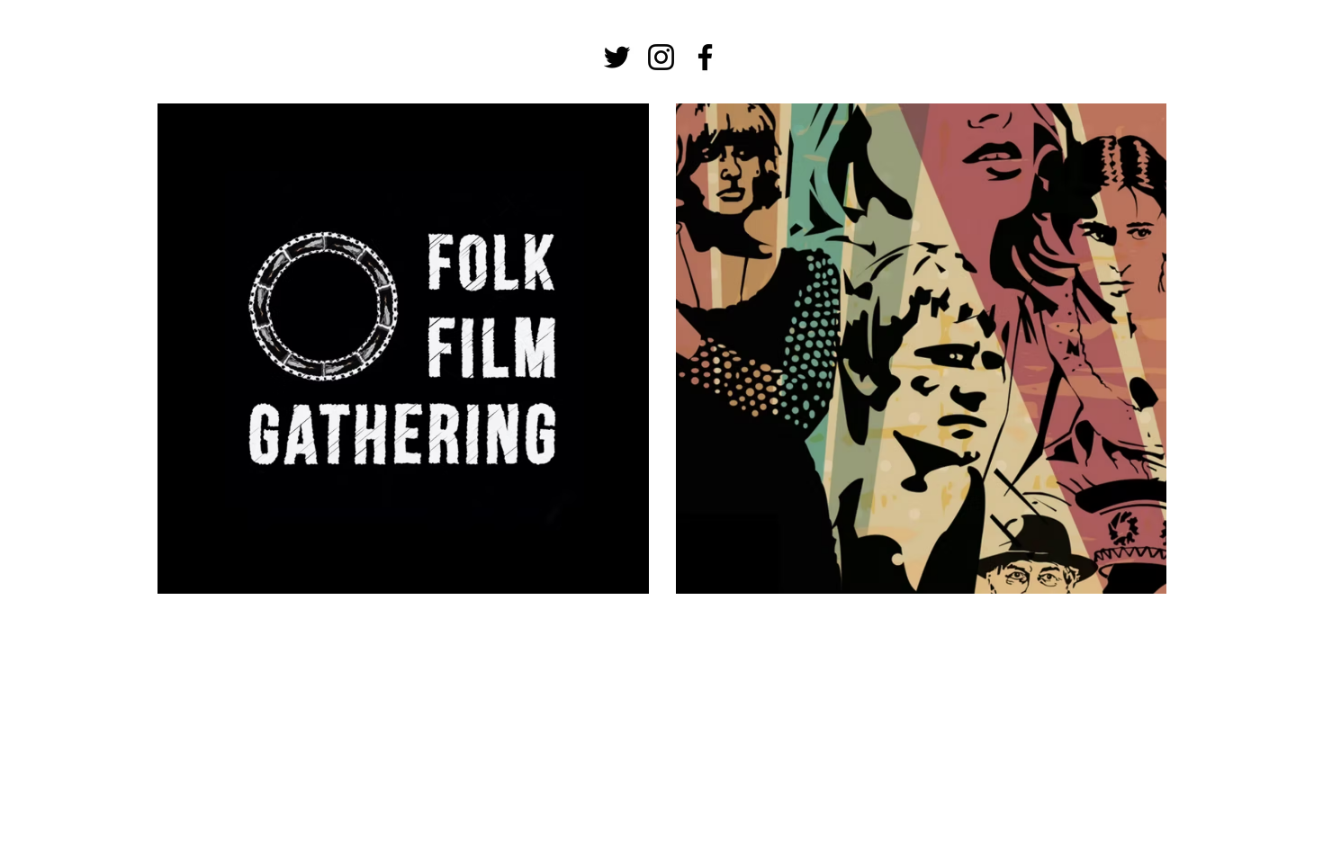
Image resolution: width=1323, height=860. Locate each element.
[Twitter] (616, 57)
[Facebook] (705, 57)
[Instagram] (661, 57)
